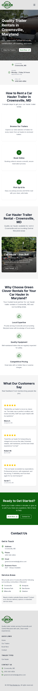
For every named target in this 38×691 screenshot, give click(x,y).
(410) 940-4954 (20, 81)
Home (4, 640)
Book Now (23, 50)
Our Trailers (5, 643)
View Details (9, 268)
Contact (4, 650)
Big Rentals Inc (15, 685)
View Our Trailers (9, 50)
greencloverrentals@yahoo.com (15, 561)
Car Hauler (5, 659)
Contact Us (26, 516)
